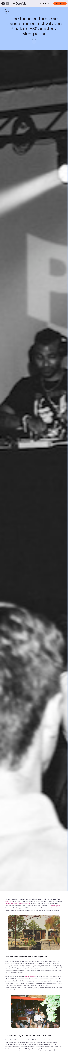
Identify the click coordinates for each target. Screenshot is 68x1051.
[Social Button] (40, 3)
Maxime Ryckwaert (24, 903)
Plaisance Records (30, 976)
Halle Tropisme (55, 906)
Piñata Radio (9, 901)
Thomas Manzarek (11, 903)
